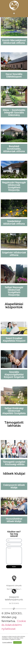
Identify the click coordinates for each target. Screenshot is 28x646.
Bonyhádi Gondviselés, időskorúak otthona (14, 149)
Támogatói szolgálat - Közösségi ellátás (14, 463)
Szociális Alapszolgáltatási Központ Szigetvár (14, 374)
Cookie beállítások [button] (7, 642)
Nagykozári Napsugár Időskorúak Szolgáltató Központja (14, 186)
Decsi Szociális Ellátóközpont (14, 75)
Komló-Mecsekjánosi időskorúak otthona (14, 41)
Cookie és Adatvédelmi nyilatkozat (14, 624)
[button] (14, 13)
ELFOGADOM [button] (17, 642)
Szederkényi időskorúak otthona (14, 222)
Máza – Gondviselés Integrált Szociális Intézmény (14, 113)
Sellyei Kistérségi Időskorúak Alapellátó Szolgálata (14, 411)
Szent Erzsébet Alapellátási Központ (14, 339)
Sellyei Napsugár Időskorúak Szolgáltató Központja (14, 291)
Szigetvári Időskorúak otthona (14, 253)
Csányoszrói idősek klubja (14, 486)
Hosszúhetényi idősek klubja (14, 520)
